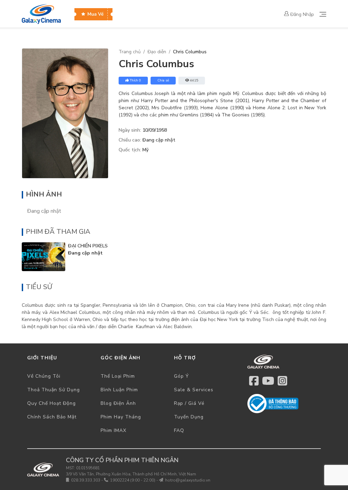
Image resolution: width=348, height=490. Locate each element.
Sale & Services (193, 390)
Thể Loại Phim (118, 376)
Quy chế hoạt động (51, 403)
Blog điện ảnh (118, 403)
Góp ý (181, 376)
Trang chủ (130, 52)
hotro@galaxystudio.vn (187, 480)
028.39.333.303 (85, 480)
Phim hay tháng (121, 417)
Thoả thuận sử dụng (53, 390)
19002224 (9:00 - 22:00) (132, 480)
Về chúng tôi (43, 376)
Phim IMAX (113, 430)
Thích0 (135, 80)
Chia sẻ (163, 80)
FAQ (179, 430)
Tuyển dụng (189, 417)
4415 (194, 80)
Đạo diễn (156, 52)
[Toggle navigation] (322, 14)
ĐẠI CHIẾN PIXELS (88, 246)
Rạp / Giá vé (189, 403)
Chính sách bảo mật (51, 417)
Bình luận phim (119, 390)
